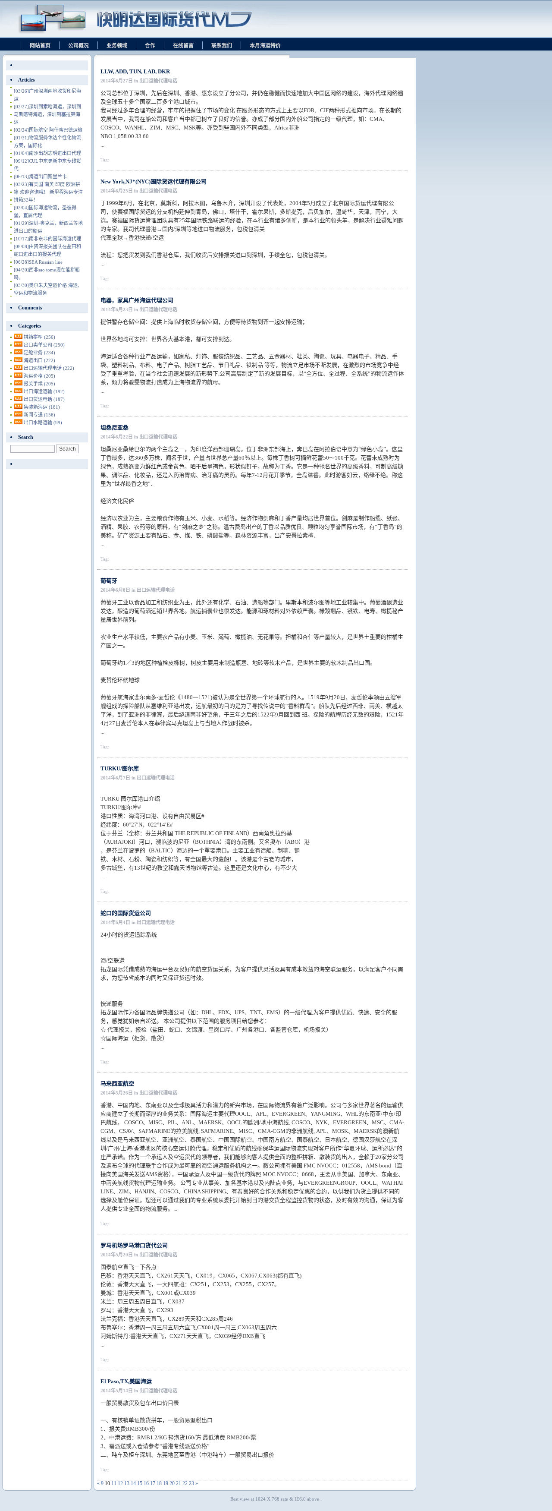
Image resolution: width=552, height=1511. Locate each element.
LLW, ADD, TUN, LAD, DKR (135, 71)
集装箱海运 (42, 407)
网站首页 (40, 46)
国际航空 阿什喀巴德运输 (48, 129)
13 (126, 1483)
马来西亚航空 (117, 1083)
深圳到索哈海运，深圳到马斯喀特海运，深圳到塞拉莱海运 (47, 114)
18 (159, 1483)
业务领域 (117, 46)
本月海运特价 (265, 46)
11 (113, 1483)
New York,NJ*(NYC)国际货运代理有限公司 (153, 181)
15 (139, 1483)
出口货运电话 (44, 399)
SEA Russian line (38, 262)
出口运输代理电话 (49, 368)
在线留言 (183, 46)
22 (185, 1483)
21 (178, 1483)
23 (191, 1483)
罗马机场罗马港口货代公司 (134, 1245)
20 (172, 1483)
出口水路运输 (43, 422)
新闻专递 (39, 414)
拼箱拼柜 (39, 337)
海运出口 (39, 360)
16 (146, 1483)
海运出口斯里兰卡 (40, 176)
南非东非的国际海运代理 (47, 238)
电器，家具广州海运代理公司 (136, 300)
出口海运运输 (44, 391)
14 (133, 1483)
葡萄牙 (108, 580)
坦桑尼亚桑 (114, 427)
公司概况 (78, 46)
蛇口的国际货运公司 (125, 913)
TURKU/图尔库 (119, 768)
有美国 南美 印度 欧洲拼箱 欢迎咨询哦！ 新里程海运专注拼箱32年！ (48, 192)
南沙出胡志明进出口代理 (47, 153)
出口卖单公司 (44, 344)
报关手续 (39, 383)
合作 (150, 46)
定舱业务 (39, 352)
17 (152, 1483)
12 (120, 1483)
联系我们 (221, 46)
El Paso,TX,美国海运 (126, 1381)
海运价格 (39, 376)
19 (165, 1483)
